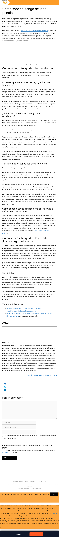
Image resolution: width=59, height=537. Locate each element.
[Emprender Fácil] (5, 2)
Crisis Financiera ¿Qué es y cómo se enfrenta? (21, 311)
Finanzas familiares (12, 316)
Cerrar (2, 528)
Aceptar (54, 494)
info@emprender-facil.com (27, 481)
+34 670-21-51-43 (41, 481)
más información (44, 494)
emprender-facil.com (11, 484)
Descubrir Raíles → (36, 534)
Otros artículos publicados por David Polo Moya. (41, 375)
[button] (57, 2)
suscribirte (5, 453)
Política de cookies (36, 488)
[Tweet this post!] (5, 387)
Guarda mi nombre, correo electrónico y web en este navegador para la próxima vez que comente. (30, 437)
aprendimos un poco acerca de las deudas (34, 31)
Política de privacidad (23, 488)
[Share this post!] (5, 384)
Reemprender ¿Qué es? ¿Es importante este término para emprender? (29, 313)
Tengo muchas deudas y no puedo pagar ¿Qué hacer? (23, 308)
